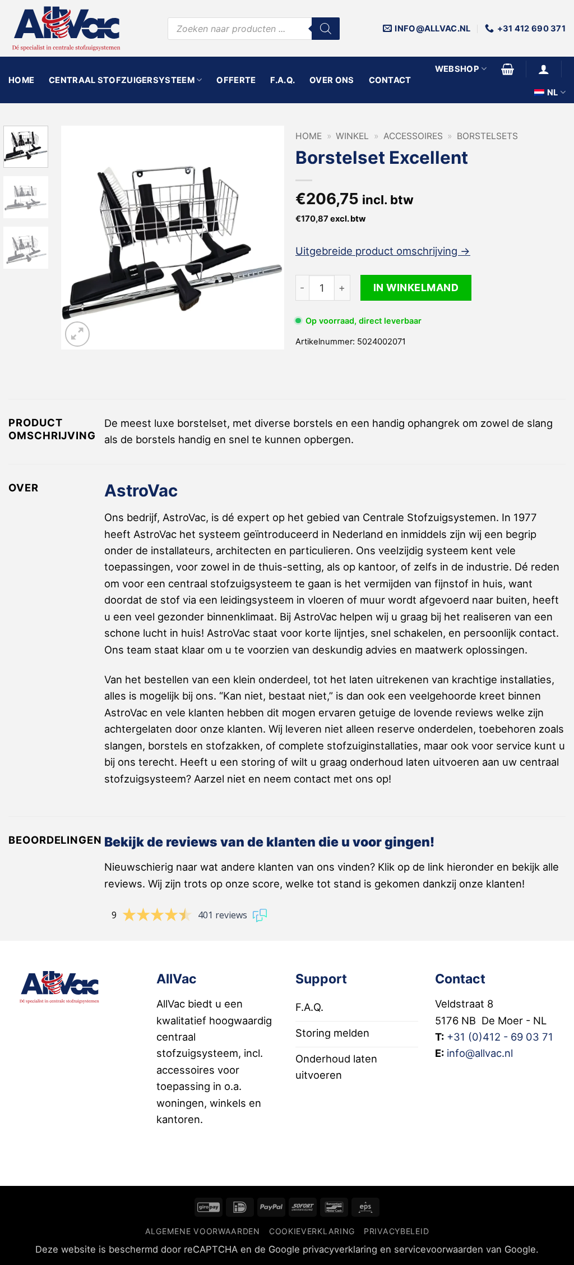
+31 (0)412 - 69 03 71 (500, 1037)
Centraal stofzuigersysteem (122, 80)
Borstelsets (487, 136)
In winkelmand (416, 287)
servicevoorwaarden (438, 1249)
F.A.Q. (282, 80)
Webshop (457, 69)
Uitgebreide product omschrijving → (382, 251)
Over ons (331, 80)
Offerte (236, 80)
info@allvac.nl (480, 1053)
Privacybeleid (396, 1231)
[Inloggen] (543, 69)
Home (21, 80)
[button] (507, 69)
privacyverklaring (340, 1249)
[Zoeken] (326, 28)
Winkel (352, 136)
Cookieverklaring (312, 1231)
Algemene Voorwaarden (202, 1231)
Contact (390, 80)
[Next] (266, 237)
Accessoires (413, 136)
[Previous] (80, 237)
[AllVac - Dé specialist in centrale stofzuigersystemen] (79, 28)
